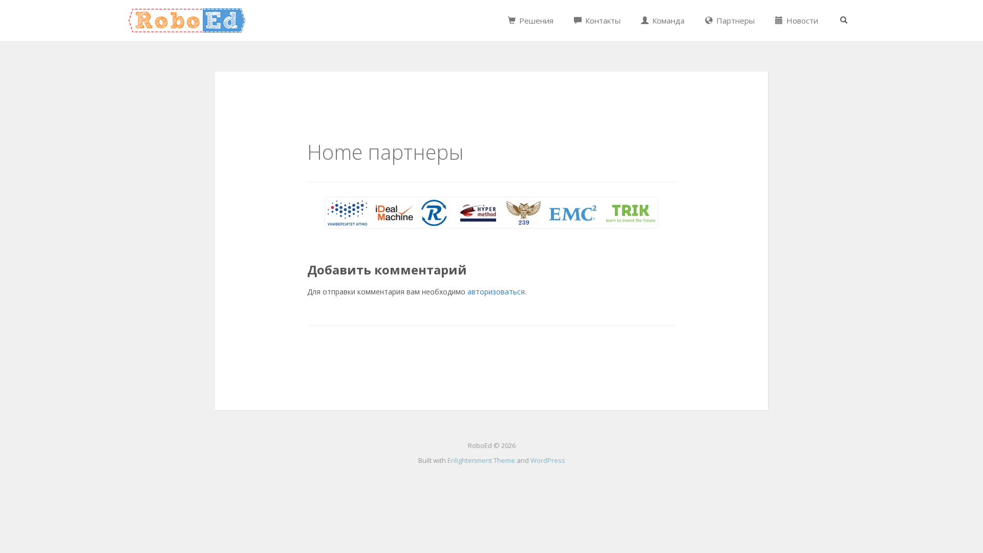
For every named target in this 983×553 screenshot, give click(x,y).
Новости (801, 20)
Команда (667, 20)
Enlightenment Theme (481, 460)
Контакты (602, 20)
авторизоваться (496, 291)
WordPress (547, 460)
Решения (535, 20)
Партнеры (734, 20)
